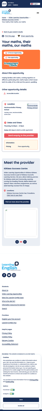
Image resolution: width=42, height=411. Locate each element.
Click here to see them (14, 195)
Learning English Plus (9, 323)
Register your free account (11, 319)
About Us (5, 290)
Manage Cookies (8, 340)
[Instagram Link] (14, 277)
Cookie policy (10, 381)
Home (4, 17)
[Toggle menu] (37, 12)
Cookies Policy (7, 337)
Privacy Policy (7, 333)
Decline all (21, 406)
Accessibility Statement (10, 344)
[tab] (21, 241)
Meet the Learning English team (13, 298)
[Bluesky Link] (9, 277)
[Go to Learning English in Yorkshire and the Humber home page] (11, 266)
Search (4, 308)
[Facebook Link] (4, 277)
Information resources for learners (13, 305)
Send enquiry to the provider (21, 135)
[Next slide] (25, 242)
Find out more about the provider (17, 202)
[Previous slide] (17, 242)
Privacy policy (33, 380)
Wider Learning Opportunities (19, 17)
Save (21, 400)
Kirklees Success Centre (10, 20)
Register (15, 5)
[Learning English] (7, 12)
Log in (9, 5)
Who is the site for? (8, 301)
